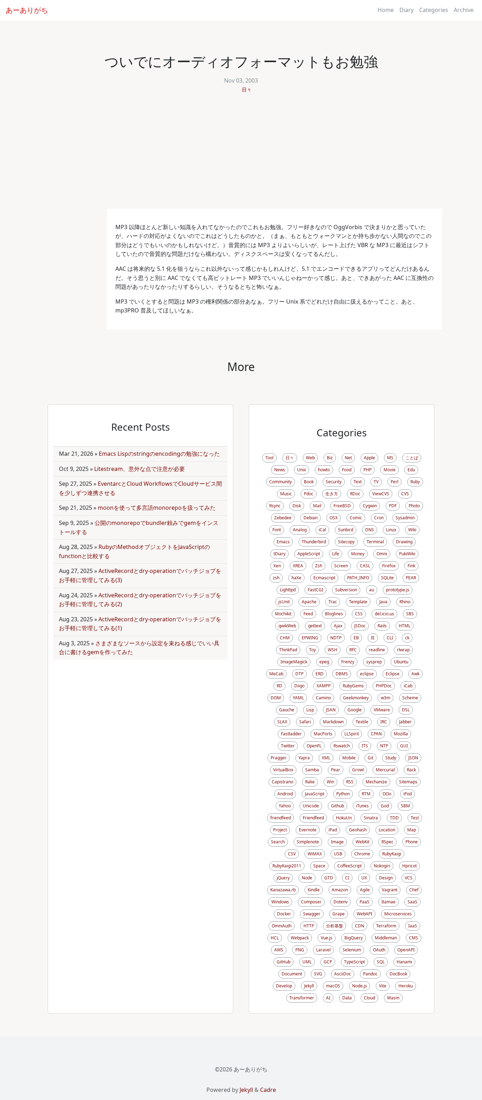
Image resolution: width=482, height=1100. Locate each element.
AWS (278, 950)
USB (338, 854)
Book (309, 482)
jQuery (283, 878)
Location (387, 830)
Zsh (318, 566)
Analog (300, 530)
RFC (353, 650)
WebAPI (364, 914)
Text (358, 482)
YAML (298, 698)
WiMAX (315, 854)
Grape (338, 914)
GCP (328, 962)
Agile (365, 890)
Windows (280, 902)
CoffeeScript (349, 866)
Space (319, 866)
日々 (247, 89)
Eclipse (392, 674)
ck (407, 638)
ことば (411, 458)
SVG (318, 974)
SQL (381, 962)
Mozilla (401, 734)
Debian (310, 518)
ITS (365, 746)
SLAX (282, 722)
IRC (383, 722)
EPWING (310, 638)
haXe (296, 578)
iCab (408, 686)
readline (377, 650)
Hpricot (409, 866)
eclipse (367, 674)
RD (279, 686)
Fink (411, 566)
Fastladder (291, 734)
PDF (393, 506)
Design (386, 878)
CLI (390, 638)
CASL (365, 566)
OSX (334, 518)
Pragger (279, 758)
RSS (350, 782)
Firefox (389, 566)
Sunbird (345, 530)
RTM (366, 794)
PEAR (411, 578)
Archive (464, 10)
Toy (312, 650)
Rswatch (341, 746)
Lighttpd (288, 590)
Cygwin (370, 506)
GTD (328, 878)
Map (411, 830)
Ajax (338, 626)
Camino (323, 698)
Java (383, 602)
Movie (390, 470)
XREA (298, 566)
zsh (276, 578)
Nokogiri (382, 866)
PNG (299, 950)
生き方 (331, 494)
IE (373, 638)
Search (278, 842)
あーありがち (27, 10)
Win (330, 782)
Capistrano (282, 782)
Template (358, 602)
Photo (414, 506)
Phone (411, 842)
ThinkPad (288, 650)
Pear (335, 770)
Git (370, 758)
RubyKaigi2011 (286, 866)
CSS (359, 614)
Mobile (349, 758)
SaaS (412, 902)
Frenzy (347, 662)
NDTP (336, 638)
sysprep (374, 662)
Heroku (405, 986)
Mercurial (385, 770)
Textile (362, 722)
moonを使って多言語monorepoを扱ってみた (157, 508)
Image (337, 842)
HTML (404, 626)
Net (348, 458)
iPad (333, 830)
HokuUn (344, 818)
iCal (322, 530)
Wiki (412, 530)
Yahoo (285, 806)
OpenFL (314, 746)
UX (364, 878)
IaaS (412, 926)
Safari (305, 722)
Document (292, 974)
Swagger (311, 914)
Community (280, 482)
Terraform (386, 926)
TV (376, 482)
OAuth (379, 950)
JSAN (331, 710)
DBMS (342, 674)
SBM (405, 806)
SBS (410, 614)
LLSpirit (351, 734)
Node (307, 878)
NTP (384, 746)
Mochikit (283, 614)
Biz (330, 458)
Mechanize (376, 782)
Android (285, 794)
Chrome (362, 854)
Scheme (410, 698)
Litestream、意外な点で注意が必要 (139, 469)
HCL (275, 938)
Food (346, 470)
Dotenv (340, 902)
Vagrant (389, 890)
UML (307, 962)
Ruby (415, 482)
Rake (310, 782)
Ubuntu (401, 662)
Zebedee (282, 518)
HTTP (308, 926)
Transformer (301, 998)
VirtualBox (283, 770)
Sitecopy (346, 542)
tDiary (279, 554)
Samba (312, 770)
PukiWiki (407, 554)
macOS (333, 986)
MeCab (276, 674)
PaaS (364, 902)
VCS (408, 878)
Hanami (404, 962)
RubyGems (353, 686)
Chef (413, 890)
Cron (379, 518)
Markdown (333, 722)
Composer (311, 902)
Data (347, 998)
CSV (292, 854)
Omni (381, 554)
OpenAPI (406, 950)
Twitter (288, 746)
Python (343, 794)
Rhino (404, 602)
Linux (391, 530)
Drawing (404, 542)
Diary (406, 10)
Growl (358, 770)
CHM (285, 638)
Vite (382, 986)
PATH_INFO (358, 578)
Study (390, 758)
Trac (333, 602)
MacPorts (323, 734)
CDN (359, 926)
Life (335, 554)
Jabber (405, 722)
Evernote (308, 830)
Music (286, 494)
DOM (276, 698)
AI (328, 998)
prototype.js (397, 590)
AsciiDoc (342, 974)
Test (415, 818)
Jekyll (309, 986)
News (279, 470)
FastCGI (315, 590)
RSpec (387, 842)
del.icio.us (384, 614)
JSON (413, 758)
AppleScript (308, 554)
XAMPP (324, 686)
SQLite (387, 578)
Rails (382, 626)
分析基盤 (334, 926)
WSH (332, 650)
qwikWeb (287, 626)
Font (276, 530)
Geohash (358, 830)
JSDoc (360, 626)
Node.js (359, 986)
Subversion (346, 590)
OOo (386, 794)
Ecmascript (324, 578)
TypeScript (354, 962)
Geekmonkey (356, 698)
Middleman (386, 938)
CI (347, 878)
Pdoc (308, 494)
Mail (317, 506)
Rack (411, 770)
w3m (385, 698)
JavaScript (314, 794)
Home (386, 10)
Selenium (352, 950)
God (385, 806)
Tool (269, 458)
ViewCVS (380, 494)
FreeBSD (342, 506)
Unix (301, 470)
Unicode (311, 806)
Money (357, 554)
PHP (367, 470)
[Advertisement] (241, 155)
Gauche (286, 710)
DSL (406, 710)
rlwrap (403, 650)
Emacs (283, 542)
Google (355, 710)
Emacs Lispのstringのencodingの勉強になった (159, 454)
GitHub (283, 962)
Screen (341, 566)
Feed (308, 614)
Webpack (300, 938)
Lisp (310, 710)
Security (334, 482)
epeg (324, 662)
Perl (394, 482)
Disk (297, 506)
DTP (299, 674)
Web (310, 458)
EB (356, 638)
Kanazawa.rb (283, 890)
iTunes (362, 806)
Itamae (388, 902)
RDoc (355, 494)
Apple (369, 458)
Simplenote (308, 842)
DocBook (398, 974)
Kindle (314, 890)
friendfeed (280, 818)
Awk (415, 674)
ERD (319, 674)
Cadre (268, 1090)
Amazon (340, 890)
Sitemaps (408, 782)
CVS (405, 494)
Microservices (398, 914)
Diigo (299, 686)
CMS (413, 938)
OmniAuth (281, 926)
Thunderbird (314, 542)
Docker (284, 914)
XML (326, 758)
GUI (404, 746)
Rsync (275, 506)
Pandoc (370, 974)
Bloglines (334, 614)
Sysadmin (405, 518)
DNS (369, 530)
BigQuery (353, 938)
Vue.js (326, 938)
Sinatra (371, 818)
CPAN (376, 734)
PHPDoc (384, 686)
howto (324, 470)
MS (390, 458)
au (371, 590)
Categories (433, 10)
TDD (394, 818)
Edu (411, 470)
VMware (382, 710)
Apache (309, 602)
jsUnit (284, 602)
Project (280, 830)
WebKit (362, 842)
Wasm (393, 998)
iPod (407, 794)
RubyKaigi (391, 854)
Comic (356, 518)
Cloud (369, 998)
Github (337, 806)
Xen (277, 566)
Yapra (304, 758)
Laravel (323, 950)
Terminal (375, 542)
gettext (315, 626)
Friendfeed (313, 818)
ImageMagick (294, 662)
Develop (284, 986)
